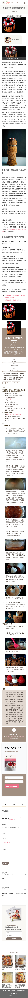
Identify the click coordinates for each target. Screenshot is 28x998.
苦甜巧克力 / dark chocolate (14, 414)
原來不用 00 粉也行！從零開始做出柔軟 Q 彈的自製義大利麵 (7, 986)
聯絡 (9, 990)
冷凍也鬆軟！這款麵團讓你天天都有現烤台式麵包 (20, 986)
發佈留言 (5, 863)
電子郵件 (5, 838)
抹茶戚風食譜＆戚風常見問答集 (13, 300)
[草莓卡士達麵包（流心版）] (7, 961)
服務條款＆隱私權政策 (21, 990)
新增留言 (5, 849)
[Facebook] (6, 805)
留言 (16, 382)
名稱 (4, 833)
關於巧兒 (4, 990)
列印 (7, 382)
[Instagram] (16, 993)
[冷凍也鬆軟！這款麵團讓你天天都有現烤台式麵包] (20, 978)
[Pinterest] (14, 805)
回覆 (25, 874)
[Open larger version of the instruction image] (15, 442)
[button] (11, 340)
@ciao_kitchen (11, 736)
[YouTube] (14, 993)
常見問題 (13, 990)
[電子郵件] (22, 805)
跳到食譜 (10, 16)
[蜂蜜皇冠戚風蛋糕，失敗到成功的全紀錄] (20, 961)
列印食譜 (18, 16)
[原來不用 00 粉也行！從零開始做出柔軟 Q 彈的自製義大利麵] (7, 978)
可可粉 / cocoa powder (13, 399)
